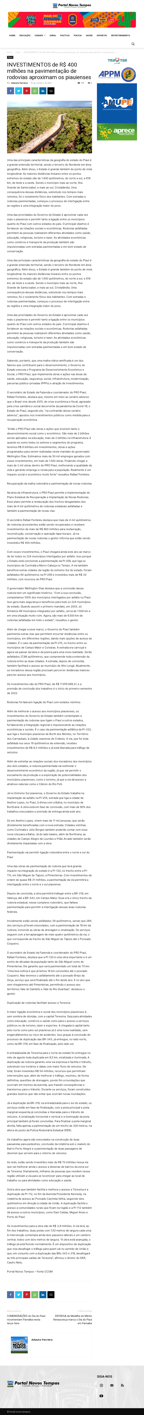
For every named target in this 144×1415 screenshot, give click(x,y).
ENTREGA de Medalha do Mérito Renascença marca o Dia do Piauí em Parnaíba (72, 1319)
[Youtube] (101, 1396)
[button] (133, 44)
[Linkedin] (42, 90)
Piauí (18, 52)
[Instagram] (101, 1385)
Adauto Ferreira (19, 83)
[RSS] (122, 1385)
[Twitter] (18, 90)
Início (9, 52)
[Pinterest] (26, 90)
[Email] (50, 90)
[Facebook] (10, 90)
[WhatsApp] (34, 90)
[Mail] (111, 1385)
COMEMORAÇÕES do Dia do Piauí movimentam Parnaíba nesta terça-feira (26, 1319)
